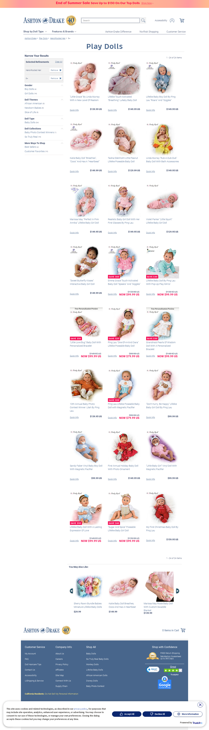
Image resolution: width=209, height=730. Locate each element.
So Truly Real (31, 136)
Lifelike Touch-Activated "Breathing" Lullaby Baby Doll (122, 98)
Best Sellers (31, 146)
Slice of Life (30, 112)
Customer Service (176, 31)
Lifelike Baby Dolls (94, 669)
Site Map (60, 675)
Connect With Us (63, 680)
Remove (54, 70)
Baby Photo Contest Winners (39, 132)
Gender (28, 85)
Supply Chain (61, 686)
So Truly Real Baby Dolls (97, 658)
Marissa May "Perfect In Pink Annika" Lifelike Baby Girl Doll (84, 221)
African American (34, 103)
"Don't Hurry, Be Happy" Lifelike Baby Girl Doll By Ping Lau (161, 405)
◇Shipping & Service (34, 680)
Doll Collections (33, 128)
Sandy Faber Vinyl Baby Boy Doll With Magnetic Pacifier (86, 467)
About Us (60, 653)
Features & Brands (63, 31)
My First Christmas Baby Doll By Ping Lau (162, 528)
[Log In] (172, 20)
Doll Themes (31, 100)
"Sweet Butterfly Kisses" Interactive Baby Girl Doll (82, 282)
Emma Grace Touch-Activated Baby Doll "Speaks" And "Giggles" (124, 282)
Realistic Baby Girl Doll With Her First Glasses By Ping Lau (124, 221)
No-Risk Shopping (149, 31)
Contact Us (30, 669)
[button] (152, 669)
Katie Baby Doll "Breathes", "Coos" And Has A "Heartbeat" (85, 159)
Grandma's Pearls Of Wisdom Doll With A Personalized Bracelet (161, 346)
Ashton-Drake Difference (118, 31)
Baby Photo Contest (95, 686)
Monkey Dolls (92, 664)
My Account (30, 653)
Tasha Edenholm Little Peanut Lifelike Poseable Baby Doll (123, 159)
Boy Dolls (29, 89)
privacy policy (80, 708)
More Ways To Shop (35, 143)
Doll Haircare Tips (33, 664)
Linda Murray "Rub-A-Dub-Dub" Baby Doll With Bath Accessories (162, 159)
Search (143, 20)
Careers (59, 658)
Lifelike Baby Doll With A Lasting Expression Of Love (86, 528)
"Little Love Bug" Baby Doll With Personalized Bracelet (85, 344)
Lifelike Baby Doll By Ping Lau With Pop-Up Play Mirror (160, 282)
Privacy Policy (62, 664)
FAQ (27, 658)
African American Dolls (96, 675)
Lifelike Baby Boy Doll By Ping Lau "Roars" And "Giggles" (161, 98)
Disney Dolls (92, 680)
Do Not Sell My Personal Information (51, 693)
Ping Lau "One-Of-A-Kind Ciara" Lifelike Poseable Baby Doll (123, 344)
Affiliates (60, 669)
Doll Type (29, 118)
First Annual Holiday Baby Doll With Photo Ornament (123, 467)
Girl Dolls (29, 93)
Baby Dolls (30, 122)
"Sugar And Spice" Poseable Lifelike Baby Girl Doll (122, 528)
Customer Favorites (35, 151)
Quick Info (74, 110)
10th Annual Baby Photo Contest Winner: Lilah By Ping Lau (84, 407)
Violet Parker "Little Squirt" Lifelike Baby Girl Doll (159, 221)
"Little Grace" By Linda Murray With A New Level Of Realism (85, 98)
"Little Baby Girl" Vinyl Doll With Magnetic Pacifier (161, 467)
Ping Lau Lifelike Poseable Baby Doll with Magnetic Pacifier (124, 405)
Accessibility (161, 20)
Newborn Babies (33, 107)
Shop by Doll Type (33, 31)
